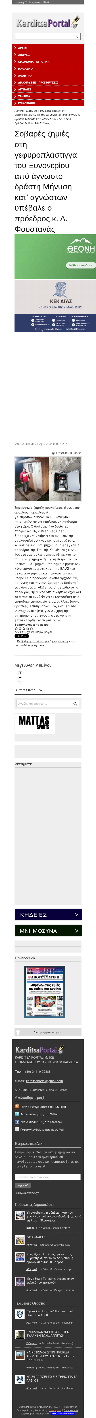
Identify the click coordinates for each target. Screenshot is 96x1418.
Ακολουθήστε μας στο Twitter (39, 1114)
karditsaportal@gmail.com (44, 1081)
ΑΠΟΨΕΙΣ (24, 55)
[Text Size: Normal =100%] (20, 681)
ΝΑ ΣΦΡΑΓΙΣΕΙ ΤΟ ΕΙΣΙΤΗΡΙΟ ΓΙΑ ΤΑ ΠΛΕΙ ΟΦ (52, 1378)
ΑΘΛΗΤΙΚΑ (25, 75)
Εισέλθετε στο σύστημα (33, 641)
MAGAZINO (25, 69)
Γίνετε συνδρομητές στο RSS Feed (43, 1106)
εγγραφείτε (60, 641)
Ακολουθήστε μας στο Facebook (41, 1122)
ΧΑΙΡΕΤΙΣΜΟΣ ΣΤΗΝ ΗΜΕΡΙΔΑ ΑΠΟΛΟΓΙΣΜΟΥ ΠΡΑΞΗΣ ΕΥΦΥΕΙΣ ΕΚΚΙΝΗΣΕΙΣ (50, 1356)
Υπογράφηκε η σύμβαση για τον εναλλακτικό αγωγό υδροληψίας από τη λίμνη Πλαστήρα (54, 1216)
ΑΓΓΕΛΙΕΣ (24, 89)
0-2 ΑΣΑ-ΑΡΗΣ (36, 1237)
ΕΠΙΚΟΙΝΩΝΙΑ (27, 103)
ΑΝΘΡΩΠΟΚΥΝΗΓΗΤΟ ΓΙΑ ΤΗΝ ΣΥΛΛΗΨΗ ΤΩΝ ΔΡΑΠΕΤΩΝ (48, 1334)
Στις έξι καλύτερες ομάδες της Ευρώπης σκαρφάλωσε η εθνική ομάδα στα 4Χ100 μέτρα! (50, 1258)
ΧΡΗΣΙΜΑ (24, 96)
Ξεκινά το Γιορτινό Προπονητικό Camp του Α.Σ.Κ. (50, 1313)
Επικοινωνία (71, 1410)
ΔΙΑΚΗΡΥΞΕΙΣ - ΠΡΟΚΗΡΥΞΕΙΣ (38, 82)
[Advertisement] (48, 387)
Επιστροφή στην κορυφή (48, 1032)
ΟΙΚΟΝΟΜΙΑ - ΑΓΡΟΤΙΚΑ (34, 62)
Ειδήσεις (32, 110)
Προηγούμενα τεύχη (27, 1192)
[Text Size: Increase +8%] (20, 673)
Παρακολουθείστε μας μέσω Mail (42, 1129)
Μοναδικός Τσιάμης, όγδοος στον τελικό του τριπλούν (50, 1280)
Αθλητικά (32, 1244)
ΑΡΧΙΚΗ (23, 48)
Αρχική (19, 110)
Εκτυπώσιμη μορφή (68, 453)
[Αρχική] (48, 21)
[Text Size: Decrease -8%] (20, 677)
